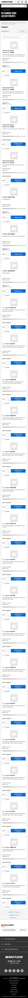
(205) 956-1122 (16, 978)
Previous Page (6, 10)
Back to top (13, 917)
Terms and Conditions (14, 982)
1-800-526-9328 (14, 963)
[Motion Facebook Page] (6, 970)
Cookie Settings (14, 989)
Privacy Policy (14, 987)
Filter (23, 31)
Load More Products (14, 912)
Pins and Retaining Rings (9, 930)
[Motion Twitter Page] (18, 970)
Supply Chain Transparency (14, 980)
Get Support (14, 994)
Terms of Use (14, 985)
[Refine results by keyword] (4, 37)
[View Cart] (22, 2)
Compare (7, 75)
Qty (3, 71)
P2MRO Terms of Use (14, 991)
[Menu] (26, 2)
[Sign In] (18, 2)
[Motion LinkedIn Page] (14, 970)
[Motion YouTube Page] (22, 970)
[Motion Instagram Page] (10, 970)
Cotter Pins (23, 930)
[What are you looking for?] (25, 5)
